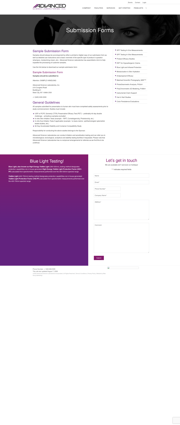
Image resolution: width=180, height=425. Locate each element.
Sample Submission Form (48, 72)
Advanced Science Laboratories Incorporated (50, 6)
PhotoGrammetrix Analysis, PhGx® (130, 84)
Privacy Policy (92, 273)
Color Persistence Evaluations (128, 101)
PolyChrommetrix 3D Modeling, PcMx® (131, 88)
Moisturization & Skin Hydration (128, 71)
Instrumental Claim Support (127, 93)
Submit (98, 258)
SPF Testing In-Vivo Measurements (130, 50)
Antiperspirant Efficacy (125, 76)
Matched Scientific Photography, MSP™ (131, 80)
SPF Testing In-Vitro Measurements (130, 54)
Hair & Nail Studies (124, 97)
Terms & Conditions (81, 273)
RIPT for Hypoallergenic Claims (128, 63)
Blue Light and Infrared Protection (129, 67)
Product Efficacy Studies (126, 59)
